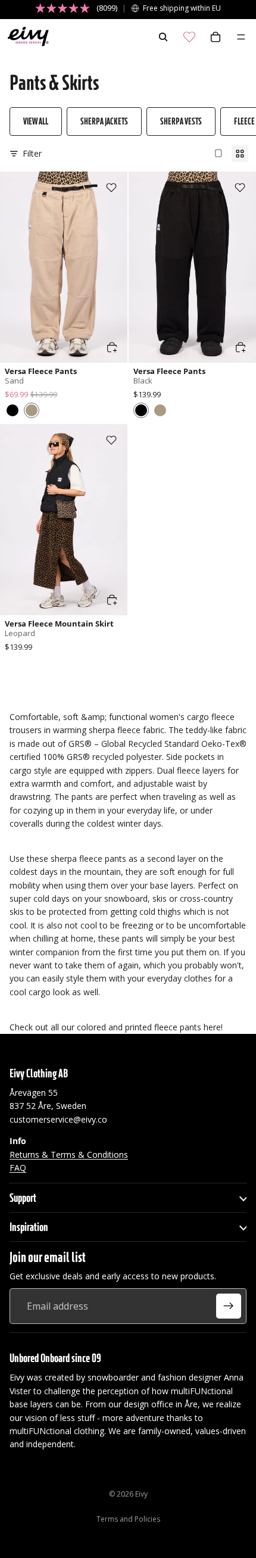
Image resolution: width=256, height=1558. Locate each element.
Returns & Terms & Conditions (69, 1154)
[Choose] (112, 347)
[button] (12, 410)
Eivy (141, 1494)
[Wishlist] (189, 37)
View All (35, 121)
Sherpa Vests (181, 121)
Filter (32, 153)
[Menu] (241, 37)
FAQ (18, 1167)
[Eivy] (25, 37)
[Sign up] (228, 1306)
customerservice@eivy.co (58, 1119)
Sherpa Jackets (104, 121)
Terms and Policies (128, 1519)
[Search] (163, 37)
